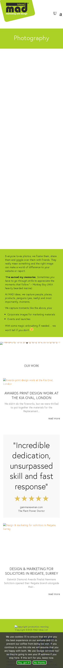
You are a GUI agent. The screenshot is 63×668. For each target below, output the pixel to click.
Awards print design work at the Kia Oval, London (32, 395)
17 (53, 343)
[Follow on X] (45, 6)
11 (36, 343)
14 (45, 343)
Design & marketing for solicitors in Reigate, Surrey (31, 571)
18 (56, 343)
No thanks (39, 662)
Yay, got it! (24, 662)
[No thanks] (58, 650)
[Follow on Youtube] (59, 6)
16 (50, 343)
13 (42, 343)
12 (39, 343)
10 (33, 343)
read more (54, 418)
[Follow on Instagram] (52, 6)
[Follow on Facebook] (38, 6)
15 (47, 343)
